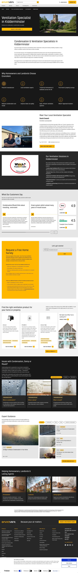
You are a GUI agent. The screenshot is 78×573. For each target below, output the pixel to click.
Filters (3, 555)
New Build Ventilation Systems (19, 534)
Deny (69, 566)
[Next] (55, 232)
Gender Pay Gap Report (44, 549)
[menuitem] (3, 5)
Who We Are (42, 530)
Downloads (29, 532)
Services (7, 9)
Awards (41, 538)
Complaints (54, 534)
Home (3, 9)
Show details (55, 570)
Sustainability (42, 542)
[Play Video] (20, 165)
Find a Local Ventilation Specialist (17, 9)
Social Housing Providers (18, 532)
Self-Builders (16, 540)
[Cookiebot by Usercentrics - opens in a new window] (7, 571)
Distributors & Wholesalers (19, 536)
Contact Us (54, 530)
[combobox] (26, 2)
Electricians (16, 538)
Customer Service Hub (31, 536)
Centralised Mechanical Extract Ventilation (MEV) (7, 538)
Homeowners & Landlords (19, 530)
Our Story (41, 536)
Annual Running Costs (56, 536)
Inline (3, 551)
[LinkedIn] (65, 545)
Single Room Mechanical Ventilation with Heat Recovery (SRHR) (7, 546)
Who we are (29, 538)
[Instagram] (72, 545)
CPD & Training (29, 534)
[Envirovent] (8, 2)
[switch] (30, 571)
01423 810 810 (69, 542)
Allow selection (69, 563)
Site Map (28, 540)
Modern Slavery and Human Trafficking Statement (44, 545)
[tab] (42, 422)
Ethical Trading (42, 547)
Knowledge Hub (29, 530)
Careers (41, 532)
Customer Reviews (43, 540)
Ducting (3, 549)
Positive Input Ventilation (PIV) (7, 542)
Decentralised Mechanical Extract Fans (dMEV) (6, 535)
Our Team (41, 534)
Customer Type (46, 248)
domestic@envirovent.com (29, 289)
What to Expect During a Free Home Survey (57, 539)
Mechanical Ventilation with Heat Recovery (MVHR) (7, 531)
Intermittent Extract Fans (6, 540)
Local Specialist (28, 9)
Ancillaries (4, 553)
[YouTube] (67, 545)
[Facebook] (70, 545)
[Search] (38, 2)
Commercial (4, 557)
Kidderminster (35, 9)
